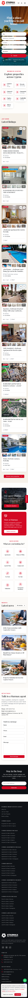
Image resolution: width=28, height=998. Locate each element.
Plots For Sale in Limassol (8, 901)
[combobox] (14, 34)
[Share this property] (20, 128)
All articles (20, 605)
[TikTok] (10, 947)
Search (15, 55)
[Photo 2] (9, 147)
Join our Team (5, 811)
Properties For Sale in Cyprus (9, 823)
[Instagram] (6, 947)
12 (24, 450)
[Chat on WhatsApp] (25, 980)
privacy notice (11, 991)
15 (24, 143)
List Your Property (6, 814)
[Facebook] (3, 947)
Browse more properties (12, 476)
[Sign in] (21, 3)
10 (24, 300)
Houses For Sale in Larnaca (8, 837)
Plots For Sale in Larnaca (8, 903)
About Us (4, 809)
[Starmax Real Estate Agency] (9, 3)
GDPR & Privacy (5, 976)
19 (24, 182)
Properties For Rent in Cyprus (9, 825)
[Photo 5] (23, 344)
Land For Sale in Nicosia (7, 915)
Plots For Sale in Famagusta (8, 908)
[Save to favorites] (24, 128)
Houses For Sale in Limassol (8, 835)
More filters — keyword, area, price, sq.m (15, 60)
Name (5, 725)
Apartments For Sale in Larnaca (9, 854)
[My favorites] (18, 3)
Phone (5, 730)
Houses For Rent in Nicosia (8, 866)
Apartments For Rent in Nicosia (9, 882)
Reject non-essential (8, 994)
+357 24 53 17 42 (8, 962)
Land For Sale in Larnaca (8, 920)
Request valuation (11, 506)
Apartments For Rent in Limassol (9, 885)
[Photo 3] (14, 147)
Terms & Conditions (6, 974)
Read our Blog (5, 816)
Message (6, 742)
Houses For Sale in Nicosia (8, 833)
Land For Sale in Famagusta (8, 924)
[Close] (22, 994)
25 (24, 261)
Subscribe (14, 787)
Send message (14, 756)
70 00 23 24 (8, 959)
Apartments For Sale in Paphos (9, 856)
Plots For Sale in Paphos (7, 906)
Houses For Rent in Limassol (8, 868)
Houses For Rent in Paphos (8, 873)
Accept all (17, 994)
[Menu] (24, 3)
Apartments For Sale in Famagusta (10, 858)
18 (24, 221)
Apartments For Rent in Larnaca (9, 887)
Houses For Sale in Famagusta (9, 842)
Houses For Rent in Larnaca (8, 870)
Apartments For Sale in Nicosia (9, 849)
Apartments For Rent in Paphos (9, 889)
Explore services (11, 531)
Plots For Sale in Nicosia (7, 899)
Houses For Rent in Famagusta (9, 875)
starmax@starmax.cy (9, 971)
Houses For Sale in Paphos (8, 840)
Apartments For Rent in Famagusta (10, 891)
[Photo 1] (4, 147)
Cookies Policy (5, 979)
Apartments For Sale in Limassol (9, 852)
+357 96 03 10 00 (13, 969)
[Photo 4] (19, 147)
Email (5, 736)
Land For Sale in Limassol (8, 918)
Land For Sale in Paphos (7, 922)
